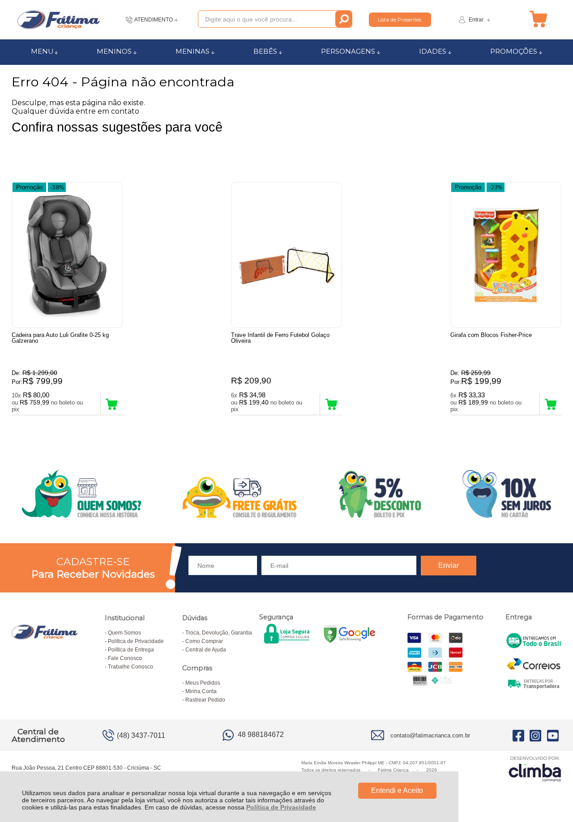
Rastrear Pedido (205, 700)
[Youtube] (553, 735)
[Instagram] (535, 735)
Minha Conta (201, 691)
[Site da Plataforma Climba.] (535, 768)
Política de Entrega (131, 650)
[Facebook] (518, 735)
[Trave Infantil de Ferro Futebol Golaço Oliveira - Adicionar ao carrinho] (331, 404)
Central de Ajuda (205, 650)
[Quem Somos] (287, 494)
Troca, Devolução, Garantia (218, 633)
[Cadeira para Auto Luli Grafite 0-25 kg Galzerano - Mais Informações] (67, 255)
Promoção (29, 187)
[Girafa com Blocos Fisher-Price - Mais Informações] (505, 255)
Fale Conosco (125, 658)
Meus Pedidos (202, 683)
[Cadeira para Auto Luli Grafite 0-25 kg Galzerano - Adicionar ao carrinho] (112, 404)
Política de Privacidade (281, 807)
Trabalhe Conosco (130, 667)
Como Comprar (204, 641)
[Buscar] (343, 19)
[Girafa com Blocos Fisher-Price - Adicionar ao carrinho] (551, 404)
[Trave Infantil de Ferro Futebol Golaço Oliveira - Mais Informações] (286, 255)
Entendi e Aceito (397, 790)
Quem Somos (124, 633)
